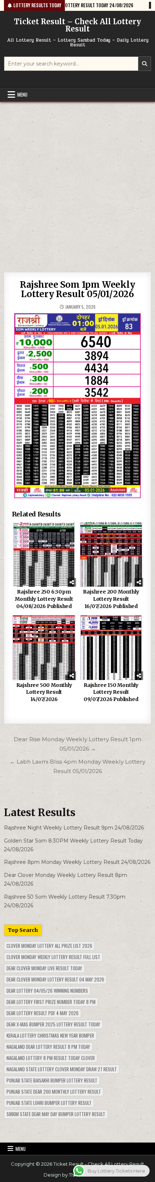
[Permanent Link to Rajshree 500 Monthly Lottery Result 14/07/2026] (44, 647)
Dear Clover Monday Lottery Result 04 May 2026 (55, 979)
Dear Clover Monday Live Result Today (44, 968)
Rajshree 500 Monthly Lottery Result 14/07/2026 (44, 692)
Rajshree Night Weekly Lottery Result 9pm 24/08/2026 (74, 827)
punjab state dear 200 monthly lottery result (53, 1091)
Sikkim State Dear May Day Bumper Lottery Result (55, 1114)
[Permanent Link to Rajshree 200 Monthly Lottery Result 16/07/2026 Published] (111, 554)
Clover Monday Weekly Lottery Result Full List (53, 957)
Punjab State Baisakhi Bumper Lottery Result (51, 1080)
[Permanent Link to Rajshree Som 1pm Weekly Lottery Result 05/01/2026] (77, 406)
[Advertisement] (77, 183)
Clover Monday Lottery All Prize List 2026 (49, 945)
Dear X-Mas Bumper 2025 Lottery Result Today (53, 1024)
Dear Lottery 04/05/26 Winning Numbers (47, 990)
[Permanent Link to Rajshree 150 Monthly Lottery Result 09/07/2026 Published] (111, 647)
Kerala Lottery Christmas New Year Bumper (50, 1035)
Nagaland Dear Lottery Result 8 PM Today (48, 1046)
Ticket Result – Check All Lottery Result (77, 25)
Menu (22, 94)
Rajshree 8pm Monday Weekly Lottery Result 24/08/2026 (77, 862)
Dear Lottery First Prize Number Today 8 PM (51, 1001)
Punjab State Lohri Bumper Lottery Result (49, 1102)
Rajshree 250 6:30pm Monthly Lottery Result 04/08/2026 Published (44, 598)
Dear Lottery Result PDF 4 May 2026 (42, 1013)
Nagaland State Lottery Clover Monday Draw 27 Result (61, 1069)
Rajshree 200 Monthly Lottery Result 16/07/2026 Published (111, 598)
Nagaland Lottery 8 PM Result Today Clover (50, 1057)
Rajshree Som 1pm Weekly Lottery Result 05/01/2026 (77, 289)
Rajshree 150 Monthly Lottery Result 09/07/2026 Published (111, 692)
